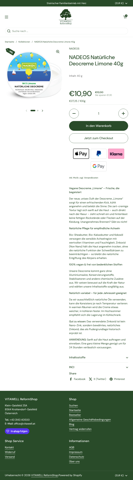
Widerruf (10, 452)
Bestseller (75, 415)
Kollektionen (24, 41)
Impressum (75, 452)
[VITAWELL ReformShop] (66, 17)
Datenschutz (76, 456)
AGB (71, 447)
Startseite (9, 41)
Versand (10, 456)
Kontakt (9, 447)
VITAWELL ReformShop (44, 475)
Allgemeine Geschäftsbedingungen (90, 419)
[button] (125, 17)
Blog (71, 424)
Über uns (74, 461)
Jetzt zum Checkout (98, 138)
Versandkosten (91, 177)
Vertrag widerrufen (80, 429)
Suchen (73, 405)
